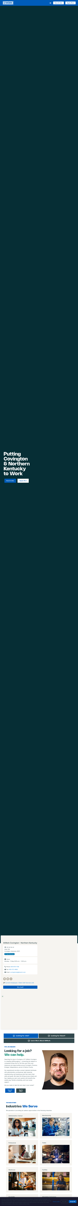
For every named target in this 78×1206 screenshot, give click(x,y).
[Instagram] (11, 978)
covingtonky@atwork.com (18, 972)
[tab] (21, 1036)
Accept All (72, 1201)
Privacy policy (56, 1201)
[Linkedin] (7, 978)
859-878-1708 (15, 966)
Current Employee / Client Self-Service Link (19, 983)
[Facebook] (4, 978)
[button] (50, 3)
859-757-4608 (13, 969)
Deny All (64, 1201)
